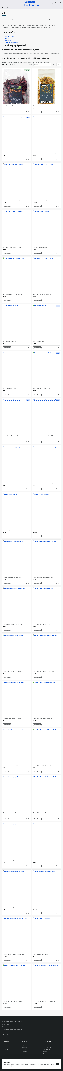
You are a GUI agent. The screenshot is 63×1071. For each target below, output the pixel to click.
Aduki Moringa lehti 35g (38, 341)
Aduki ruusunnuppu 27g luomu (9, 388)
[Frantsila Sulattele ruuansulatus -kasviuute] (16, 982)
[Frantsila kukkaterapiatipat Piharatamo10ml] (46, 746)
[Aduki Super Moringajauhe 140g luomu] (46, 369)
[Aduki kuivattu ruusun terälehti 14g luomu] (16, 228)
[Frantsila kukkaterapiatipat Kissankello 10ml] (46, 558)
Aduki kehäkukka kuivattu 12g (40, 106)
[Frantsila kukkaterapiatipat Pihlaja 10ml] (16, 793)
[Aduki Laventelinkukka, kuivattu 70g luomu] (16, 275)
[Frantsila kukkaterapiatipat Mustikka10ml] (16, 699)
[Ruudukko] (3, 64)
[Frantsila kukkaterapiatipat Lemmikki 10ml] (16, 605)
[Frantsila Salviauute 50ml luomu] (46, 935)
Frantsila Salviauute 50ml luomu (40, 954)
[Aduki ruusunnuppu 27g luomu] (16, 369)
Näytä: (54, 64)
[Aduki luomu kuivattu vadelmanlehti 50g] (46, 275)
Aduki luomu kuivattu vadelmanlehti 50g (42, 294)
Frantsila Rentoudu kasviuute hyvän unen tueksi (13, 954)
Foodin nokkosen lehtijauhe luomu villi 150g (43, 483)
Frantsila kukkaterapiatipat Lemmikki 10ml (12, 624)
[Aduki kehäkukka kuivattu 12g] (46, 86)
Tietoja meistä (6, 1041)
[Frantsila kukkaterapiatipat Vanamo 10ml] (46, 841)
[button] (7, 112)
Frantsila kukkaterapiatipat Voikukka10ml (12, 907)
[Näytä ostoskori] (60, 2)
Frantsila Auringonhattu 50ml (9, 530)
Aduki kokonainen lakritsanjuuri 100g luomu (12, 153)
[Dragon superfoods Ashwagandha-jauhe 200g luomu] (46, 416)
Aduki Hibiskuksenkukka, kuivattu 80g (11, 106)
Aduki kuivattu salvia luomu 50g (40, 247)
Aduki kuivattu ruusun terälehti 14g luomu (12, 247)
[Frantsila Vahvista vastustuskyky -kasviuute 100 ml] (46, 982)
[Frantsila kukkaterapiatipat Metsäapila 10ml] (16, 652)
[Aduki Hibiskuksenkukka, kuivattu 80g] (16, 86)
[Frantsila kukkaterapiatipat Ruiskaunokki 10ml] (46, 793)
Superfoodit (8, 40)
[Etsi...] (56, 2)
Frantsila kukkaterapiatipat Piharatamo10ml (43, 765)
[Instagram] (7, 1034)
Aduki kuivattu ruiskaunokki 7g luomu (41, 200)
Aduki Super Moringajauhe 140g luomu (41, 388)
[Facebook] (3, 1034)
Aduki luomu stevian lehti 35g (9, 341)
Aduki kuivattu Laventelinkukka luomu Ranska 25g (44, 153)
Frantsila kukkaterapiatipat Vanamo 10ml (42, 860)
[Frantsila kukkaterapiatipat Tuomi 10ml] (16, 841)
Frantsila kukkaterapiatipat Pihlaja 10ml (12, 813)
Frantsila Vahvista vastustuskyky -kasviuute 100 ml (44, 1001)
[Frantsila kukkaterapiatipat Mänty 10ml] (46, 605)
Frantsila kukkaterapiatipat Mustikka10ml (12, 718)
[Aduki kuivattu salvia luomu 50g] (46, 228)
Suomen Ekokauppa (31, 3)
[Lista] (6, 64)
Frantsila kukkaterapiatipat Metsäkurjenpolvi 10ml (44, 671)
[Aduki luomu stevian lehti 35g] (16, 322)
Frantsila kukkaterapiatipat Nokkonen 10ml (42, 718)
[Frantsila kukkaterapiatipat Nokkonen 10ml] (46, 699)
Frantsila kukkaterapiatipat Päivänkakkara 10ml (13, 765)
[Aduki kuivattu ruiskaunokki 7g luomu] (46, 181)
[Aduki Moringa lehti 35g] (46, 322)
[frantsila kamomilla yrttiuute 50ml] (46, 511)
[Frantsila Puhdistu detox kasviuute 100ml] (46, 888)
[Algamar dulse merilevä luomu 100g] (16, 416)
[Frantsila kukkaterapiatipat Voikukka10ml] (16, 888)
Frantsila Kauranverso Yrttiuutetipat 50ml (12, 577)
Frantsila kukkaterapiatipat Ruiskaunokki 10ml (43, 813)
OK (57, 1064)
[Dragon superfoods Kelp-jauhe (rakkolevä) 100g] (16, 464)
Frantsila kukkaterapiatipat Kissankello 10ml (43, 577)
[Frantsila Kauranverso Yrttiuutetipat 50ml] (16, 558)
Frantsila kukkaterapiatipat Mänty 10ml (42, 624)
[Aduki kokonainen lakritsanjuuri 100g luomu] (16, 134)
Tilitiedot (24, 1041)
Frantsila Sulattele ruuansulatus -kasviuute (12, 1001)
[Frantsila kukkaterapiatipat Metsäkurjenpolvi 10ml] (46, 652)
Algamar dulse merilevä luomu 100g (11, 435)
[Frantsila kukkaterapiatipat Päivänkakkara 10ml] (16, 746)
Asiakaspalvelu (47, 1041)
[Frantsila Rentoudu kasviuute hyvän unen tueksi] (16, 935)
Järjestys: (30, 64)
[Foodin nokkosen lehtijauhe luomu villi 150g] (46, 464)
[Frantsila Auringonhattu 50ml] (16, 511)
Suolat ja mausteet (9, 36)
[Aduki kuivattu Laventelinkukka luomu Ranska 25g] (46, 134)
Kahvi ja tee (8, 38)
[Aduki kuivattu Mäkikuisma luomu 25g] (16, 181)
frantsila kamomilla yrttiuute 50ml (40, 530)
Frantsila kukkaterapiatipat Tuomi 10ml (11, 860)
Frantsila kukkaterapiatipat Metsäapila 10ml (12, 671)
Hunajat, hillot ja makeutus (11, 42)
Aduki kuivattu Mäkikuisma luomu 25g (11, 200)
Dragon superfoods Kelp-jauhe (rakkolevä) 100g (13, 483)
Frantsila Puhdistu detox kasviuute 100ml (42, 907)
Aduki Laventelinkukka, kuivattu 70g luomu (12, 294)
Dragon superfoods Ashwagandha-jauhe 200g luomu (44, 435)
